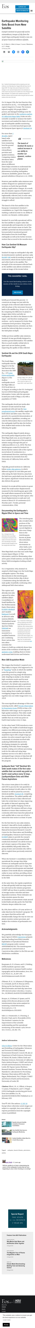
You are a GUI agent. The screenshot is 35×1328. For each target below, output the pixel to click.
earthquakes (10, 1150)
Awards (3, 1309)
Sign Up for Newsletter (22, 10)
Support (22, 7)
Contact (4, 1311)
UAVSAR (5, 628)
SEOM (4, 944)
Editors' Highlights (10, 1250)
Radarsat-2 (5, 614)
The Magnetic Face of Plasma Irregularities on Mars (16, 1254)
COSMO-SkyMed (8, 609)
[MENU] (31, 10)
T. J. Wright (7, 46)
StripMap (7, 670)
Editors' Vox (9, 1262)
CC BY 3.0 (24, 1103)
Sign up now (17, 292)
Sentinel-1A (27, 128)
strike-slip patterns (14, 469)
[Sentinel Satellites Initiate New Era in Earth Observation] (7, 1140)
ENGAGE (4, 1307)
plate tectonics (27, 1150)
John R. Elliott (7, 1046)
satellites (4, 1153)
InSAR (4, 257)
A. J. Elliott (11, 44)
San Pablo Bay (10, 86)
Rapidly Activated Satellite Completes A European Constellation (19, 1124)
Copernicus (21, 937)
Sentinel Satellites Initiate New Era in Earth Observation (21, 1139)
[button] (17, 284)
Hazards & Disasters (18, 1150)
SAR (9, 257)
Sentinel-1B (19, 794)
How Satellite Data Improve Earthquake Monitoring (19, 1131)
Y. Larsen (23, 44)
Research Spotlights (10, 1239)
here (31, 641)
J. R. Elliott (6, 44)
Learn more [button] (7, 1320)
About (4, 1305)
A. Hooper (17, 44)
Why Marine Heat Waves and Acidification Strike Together (15, 1242)
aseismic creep (7, 652)
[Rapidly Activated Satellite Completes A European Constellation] (7, 1125)
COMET (5, 837)
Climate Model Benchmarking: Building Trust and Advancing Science (16, 1266)
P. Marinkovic (29, 44)
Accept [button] (6, 1324)
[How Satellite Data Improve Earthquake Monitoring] (7, 1132)
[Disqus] (17, 1182)
